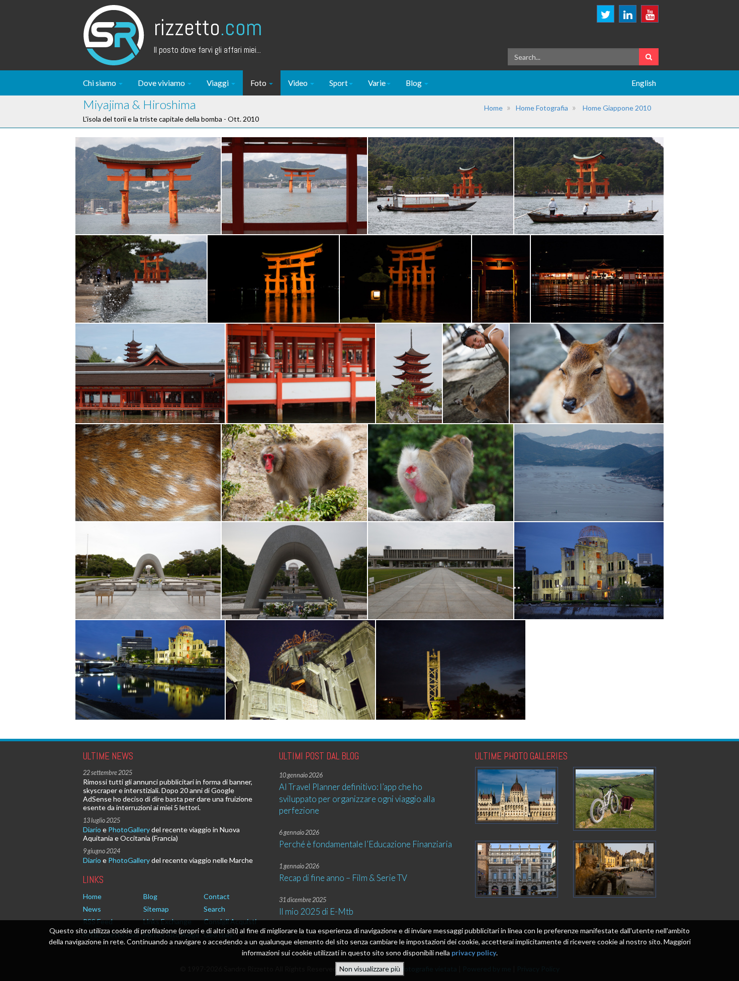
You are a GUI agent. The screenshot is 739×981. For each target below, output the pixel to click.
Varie (377, 82)
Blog (414, 82)
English (643, 82)
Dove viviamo (162, 82)
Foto (259, 82)
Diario (92, 829)
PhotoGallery (129, 829)
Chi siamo (100, 82)
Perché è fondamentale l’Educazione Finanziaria (365, 844)
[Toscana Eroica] (614, 799)
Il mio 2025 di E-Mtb (316, 911)
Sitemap (156, 909)
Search (214, 909)
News (92, 909)
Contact (217, 896)
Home (493, 108)
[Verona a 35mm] (516, 869)
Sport (338, 82)
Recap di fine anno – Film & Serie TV (343, 877)
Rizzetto (208, 27)
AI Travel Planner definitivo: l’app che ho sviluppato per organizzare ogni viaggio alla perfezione (357, 798)
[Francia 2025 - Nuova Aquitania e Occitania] (614, 869)
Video (298, 82)
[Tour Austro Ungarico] (516, 795)
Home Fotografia (542, 108)
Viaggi (218, 82)
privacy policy (473, 953)
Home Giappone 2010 (617, 108)
